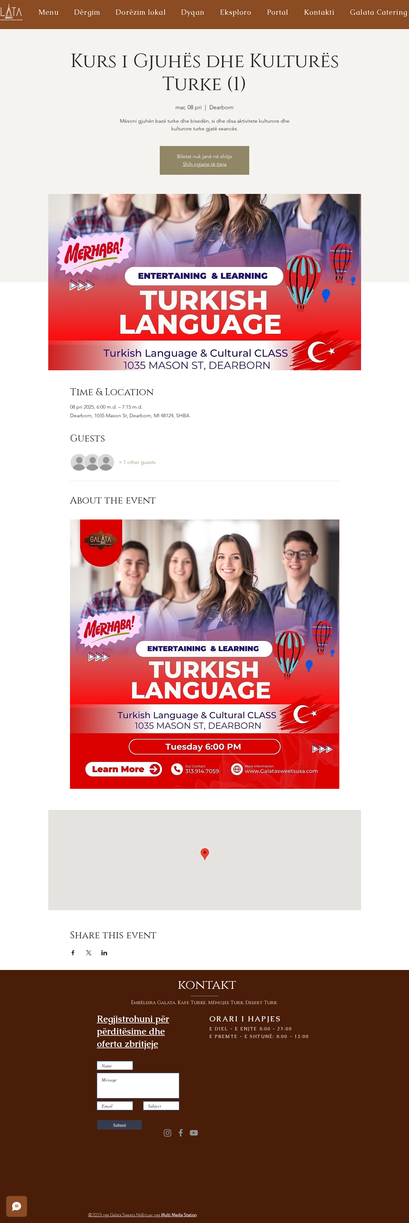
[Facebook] (181, 1133)
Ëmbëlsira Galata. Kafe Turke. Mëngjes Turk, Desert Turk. (204, 1002)
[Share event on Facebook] (73, 952)
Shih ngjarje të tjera (205, 164)
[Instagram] (168, 1133)
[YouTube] (194, 1133)
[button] (48, 12)
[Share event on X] (89, 952)
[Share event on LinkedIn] (104, 952)
